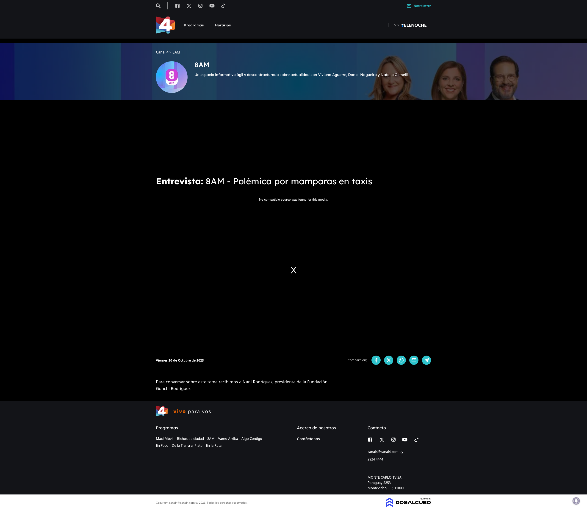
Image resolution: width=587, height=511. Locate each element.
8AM (211, 438)
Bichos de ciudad (190, 438)
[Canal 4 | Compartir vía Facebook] (376, 360)
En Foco (162, 445)
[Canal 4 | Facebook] (177, 5)
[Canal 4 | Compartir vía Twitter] (388, 360)
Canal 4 (162, 52)
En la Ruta (214, 445)
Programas (194, 25)
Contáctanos (308, 438)
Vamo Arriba (228, 438)
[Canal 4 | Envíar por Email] (413, 360)
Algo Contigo (251, 438)
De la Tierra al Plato (187, 445)
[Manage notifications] (576, 501)
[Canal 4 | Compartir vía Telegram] (426, 360)
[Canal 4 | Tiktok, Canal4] (223, 5)
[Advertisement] (293, 138)
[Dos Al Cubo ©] (408, 505)
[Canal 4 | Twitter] (189, 5)
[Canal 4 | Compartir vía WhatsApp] (401, 360)
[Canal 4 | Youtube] (212, 5)
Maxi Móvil (165, 438)
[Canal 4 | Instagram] (200, 5)
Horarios (223, 25)
